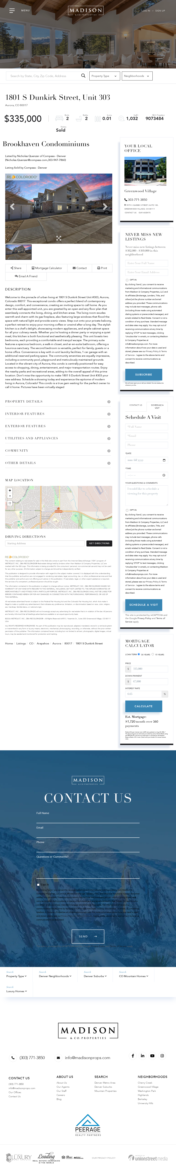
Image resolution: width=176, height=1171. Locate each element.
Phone (40, 842)
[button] (83, 76)
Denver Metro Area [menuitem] (105, 1082)
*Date (128, 453)
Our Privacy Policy (104, 1158)
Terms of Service (118, 946)
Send (83, 936)
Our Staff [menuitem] (61, 1091)
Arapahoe (43, 643)
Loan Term (131, 654)
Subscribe (143, 375)
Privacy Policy (144, 618)
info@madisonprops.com (87, 1058)
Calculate (144, 706)
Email (39, 828)
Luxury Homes (15, 991)
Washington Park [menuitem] (147, 1091)
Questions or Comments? (52, 857)
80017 (68, 643)
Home (9, 643)
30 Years (145, 654)
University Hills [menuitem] (145, 1103)
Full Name (42, 813)
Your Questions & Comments (141, 483)
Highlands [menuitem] (143, 1095)
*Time (128, 468)
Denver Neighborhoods (54, 976)
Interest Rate (132, 688)
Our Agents (145, 213)
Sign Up (160, 10)
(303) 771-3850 (32, 1058)
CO (31, 643)
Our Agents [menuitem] (63, 1087)
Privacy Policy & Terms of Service (76, 916)
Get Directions (99, 543)
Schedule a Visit (157, 406)
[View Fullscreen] (9, 503)
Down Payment (133, 675)
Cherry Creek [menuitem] (145, 1082)
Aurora (56, 643)
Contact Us (131, 213)
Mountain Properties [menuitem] (106, 1091)
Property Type (15, 976)
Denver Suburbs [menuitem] (103, 1087)
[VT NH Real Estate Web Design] (147, 1158)
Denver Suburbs (94, 976)
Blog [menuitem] (59, 1099)
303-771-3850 (137, 200)
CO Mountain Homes (132, 976)
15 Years (159, 654)
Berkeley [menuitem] (142, 1099)
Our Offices (15, 1092)
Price (128, 663)
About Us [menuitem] (62, 1082)
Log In (146, 10)
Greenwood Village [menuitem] (148, 1087)
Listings (21, 643)
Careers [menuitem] (61, 1095)
